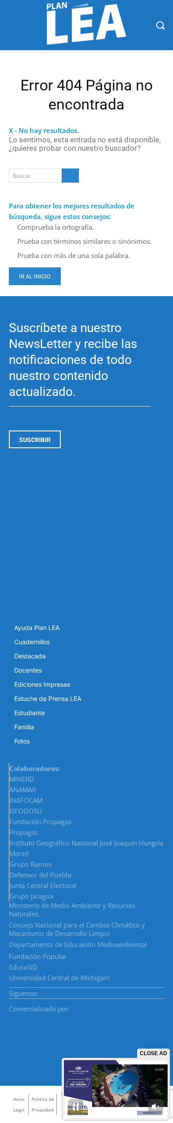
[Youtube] (161, 990)
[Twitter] (150, 990)
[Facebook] (129, 990)
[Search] (70, 175)
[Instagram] (140, 990)
